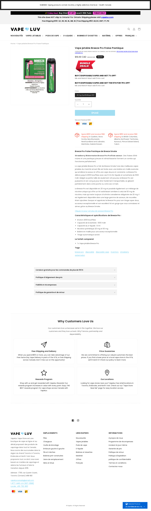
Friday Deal (52, 13)
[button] (34, 35)
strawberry (124, 252)
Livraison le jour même (118, 445)
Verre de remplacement (53, 459)
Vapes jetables (82, 441)
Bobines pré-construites (53, 456)
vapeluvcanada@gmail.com (22, 480)
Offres (78, 459)
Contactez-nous (115, 466)
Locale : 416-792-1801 (19, 486)
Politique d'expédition (117, 456)
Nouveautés (81, 438)
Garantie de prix (115, 448)
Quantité (78, 100)
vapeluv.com (107, 17)
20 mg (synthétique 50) (85, 95)
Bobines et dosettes (84, 452)
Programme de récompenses (121, 441)
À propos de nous (116, 438)
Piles (45, 438)
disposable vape (102, 252)
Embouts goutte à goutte (53, 448)
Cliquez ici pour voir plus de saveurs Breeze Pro (94, 211)
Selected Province (134, 504)
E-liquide (79, 448)
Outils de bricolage (51, 445)
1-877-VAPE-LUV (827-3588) (22, 483)
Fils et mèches (49, 452)
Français (79, 463)
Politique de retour (116, 452)
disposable (89, 252)
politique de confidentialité (120, 459)
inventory (115, 252)
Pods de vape (81, 445)
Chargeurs (47, 441)
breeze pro (79, 252)
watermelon (80, 255)
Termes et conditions (117, 463)
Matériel (79, 456)
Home (13, 43)
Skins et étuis (48, 463)
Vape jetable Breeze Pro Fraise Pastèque (33, 43)
